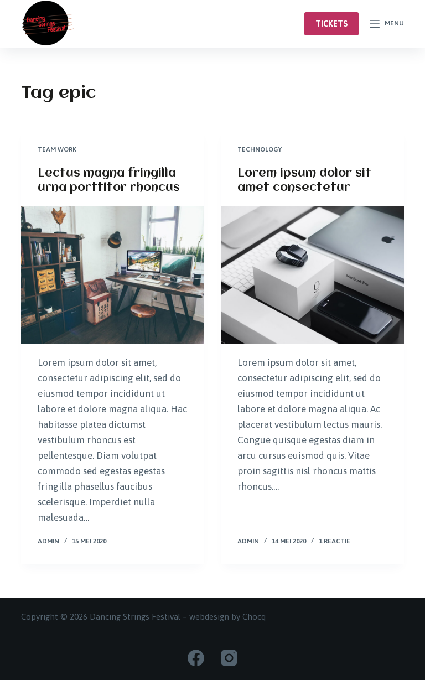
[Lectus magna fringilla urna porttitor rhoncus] (112, 275)
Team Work (57, 149)
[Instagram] (229, 658)
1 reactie (334, 541)
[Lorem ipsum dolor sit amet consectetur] (312, 275)
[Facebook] (196, 658)
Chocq (254, 616)
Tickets (331, 23)
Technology (259, 149)
